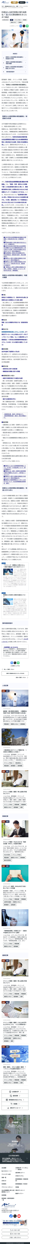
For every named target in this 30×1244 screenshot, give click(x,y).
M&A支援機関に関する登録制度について (8, 1191)
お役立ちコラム (19, 1176)
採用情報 (4, 1195)
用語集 (17, 1187)
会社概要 (4, 1168)
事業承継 (24, 19)
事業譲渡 (23, 804)
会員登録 (14, 2)
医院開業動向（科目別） (21, 1184)
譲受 (17, 6)
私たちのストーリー (7, 1171)
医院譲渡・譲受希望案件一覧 (8, 1199)
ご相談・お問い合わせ (15, 1237)
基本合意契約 (7, 860)
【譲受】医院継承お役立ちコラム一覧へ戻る (15, 673)
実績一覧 (4, 1177)
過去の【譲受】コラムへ (21, 677)
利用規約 (4, 1184)
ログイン (22, 2)
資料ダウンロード (20, 1190)
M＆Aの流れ (7, 854)
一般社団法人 (17, 763)
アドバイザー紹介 (6, 1174)
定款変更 (13, 905)
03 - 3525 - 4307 (16, 1230)
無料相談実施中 (8, 71)
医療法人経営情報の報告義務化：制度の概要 (13, 62)
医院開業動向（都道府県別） (21, 1179)
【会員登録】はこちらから (10, 647)
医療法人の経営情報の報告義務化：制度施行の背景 (13, 57)
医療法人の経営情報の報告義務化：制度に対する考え (13, 67)
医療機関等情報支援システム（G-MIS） (13, 332)
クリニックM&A (18, 19)
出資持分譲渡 (7, 902)
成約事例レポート (20, 1172)
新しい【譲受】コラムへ (9, 669)
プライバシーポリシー (7, 1187)
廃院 (21, 807)
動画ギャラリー (19, 1193)
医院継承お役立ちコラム (10, 6)
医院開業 (20, 765)
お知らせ (4, 1180)
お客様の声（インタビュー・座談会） (21, 1168)
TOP (3, 6)
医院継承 (20, 22)
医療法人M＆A (13, 22)
